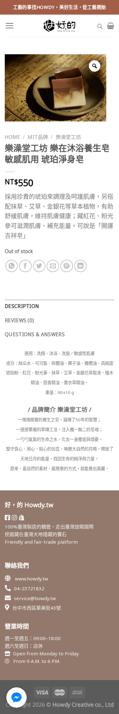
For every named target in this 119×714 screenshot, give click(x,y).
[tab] (59, 306)
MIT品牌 (38, 137)
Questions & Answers (35, 334)
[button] (16, 697)
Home (12, 137)
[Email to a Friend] (53, 266)
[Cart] (110, 26)
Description (22, 306)
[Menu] (9, 25)
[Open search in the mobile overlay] (99, 26)
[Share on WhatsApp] (11, 266)
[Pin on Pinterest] (66, 266)
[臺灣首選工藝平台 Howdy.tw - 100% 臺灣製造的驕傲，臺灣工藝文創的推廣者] (60, 26)
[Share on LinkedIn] (80, 266)
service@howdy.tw (35, 598)
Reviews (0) (19, 320)
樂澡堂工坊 (68, 137)
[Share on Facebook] (25, 266)
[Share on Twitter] (39, 266)
